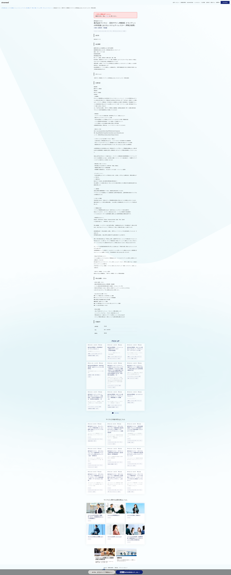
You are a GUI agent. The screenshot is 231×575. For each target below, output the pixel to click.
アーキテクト (110, 387)
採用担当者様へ (111, 567)
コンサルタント (197, 2)
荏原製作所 (89, 374)
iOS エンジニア (130, 465)
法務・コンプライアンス (131, 378)
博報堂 (89, 353)
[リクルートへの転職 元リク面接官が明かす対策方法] (105, 555)
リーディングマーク (110, 385)
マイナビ (89, 437)
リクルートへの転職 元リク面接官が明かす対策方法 (104, 558)
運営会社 (116, 567)
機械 (93, 374)
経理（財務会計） (97, 374)
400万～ (132, 442)
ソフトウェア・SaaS (117, 385)
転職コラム (213, 2)
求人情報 (203, 2)
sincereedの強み (190, 2)
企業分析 (207, 2)
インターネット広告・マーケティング (96, 353)
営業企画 (129, 402)
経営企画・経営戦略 (110, 464)
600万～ (114, 387)
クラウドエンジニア (91, 467)
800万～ (97, 355)
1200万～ (89, 376)
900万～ (119, 491)
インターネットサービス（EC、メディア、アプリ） (95, 439)
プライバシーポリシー (123, 567)
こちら (107, 16)
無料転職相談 (225, 2)
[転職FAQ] (126, 555)
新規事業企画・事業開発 (91, 355)
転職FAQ (217, 2)
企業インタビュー (176, 2)
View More (117, 413)
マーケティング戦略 (130, 358)
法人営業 (129, 442)
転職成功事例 (183, 2)
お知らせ (105, 567)
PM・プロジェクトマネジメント (112, 358)
